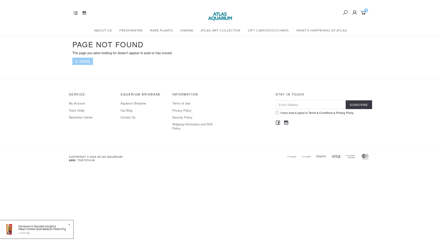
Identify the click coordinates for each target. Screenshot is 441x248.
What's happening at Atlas (321, 30)
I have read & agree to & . (317, 113)
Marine (186, 30)
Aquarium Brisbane (133, 103)
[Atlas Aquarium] (220, 12)
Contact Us (128, 117)
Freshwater (131, 30)
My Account (77, 103)
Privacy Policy (182, 110)
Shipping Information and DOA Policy (192, 126)
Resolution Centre (81, 117)
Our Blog (126, 110)
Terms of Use (181, 103)
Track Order (77, 110)
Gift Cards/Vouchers (268, 30)
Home (84, 61)
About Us (103, 30)
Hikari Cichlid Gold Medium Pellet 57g (42, 229)
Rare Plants (161, 30)
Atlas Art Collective (220, 30)
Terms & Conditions (320, 113)
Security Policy (182, 117)
